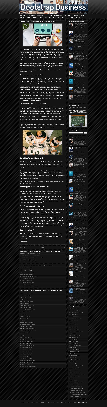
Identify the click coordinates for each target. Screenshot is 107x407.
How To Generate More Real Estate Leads (27, 324)
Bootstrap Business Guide (74, 308)
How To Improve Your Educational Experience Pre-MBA (80, 289)
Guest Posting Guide (73, 380)
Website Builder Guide (73, 314)
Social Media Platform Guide (74, 355)
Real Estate (51, 17)
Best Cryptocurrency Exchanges (26, 268)
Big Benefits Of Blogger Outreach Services (27, 328)
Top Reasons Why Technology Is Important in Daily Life (30, 253)
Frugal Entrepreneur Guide (74, 310)
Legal (36, 402)
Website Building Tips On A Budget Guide (77, 392)
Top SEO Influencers (23, 314)
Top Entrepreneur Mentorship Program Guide (78, 394)
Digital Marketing (31, 15)
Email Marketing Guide (73, 322)
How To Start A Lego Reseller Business (27, 341)
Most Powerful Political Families (25, 337)
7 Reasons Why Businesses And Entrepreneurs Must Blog (80, 24)
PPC (46, 15)
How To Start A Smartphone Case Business (27, 366)
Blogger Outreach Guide (73, 327)
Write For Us (59, 402)
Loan (72, 17)
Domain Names (64, 402)
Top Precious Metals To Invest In (26, 307)
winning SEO (23, 236)
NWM (41, 402)
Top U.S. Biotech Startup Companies (26, 301)
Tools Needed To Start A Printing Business (27, 360)
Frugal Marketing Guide (24, 299)
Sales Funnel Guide (73, 333)
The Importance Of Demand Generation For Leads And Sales (80, 248)
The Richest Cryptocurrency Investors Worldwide (28, 276)
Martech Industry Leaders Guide (75, 318)
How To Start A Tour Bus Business (26, 364)
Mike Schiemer (31, 402)
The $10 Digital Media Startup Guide (76, 312)
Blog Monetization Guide (73, 316)
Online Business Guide (73, 363)
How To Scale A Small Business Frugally (27, 282)
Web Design (75, 15)
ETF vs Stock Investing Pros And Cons (27, 278)
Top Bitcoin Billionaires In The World (26, 274)
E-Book (51, 402)
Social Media (40, 15)
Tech (46, 17)
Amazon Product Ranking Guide (25, 295)
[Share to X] (24, 241)
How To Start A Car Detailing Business (27, 354)
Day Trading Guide (23, 320)
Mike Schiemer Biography (79, 95)
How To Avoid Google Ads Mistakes (26, 284)
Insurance (78, 17)
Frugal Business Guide (73, 369)
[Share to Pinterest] (26, 241)
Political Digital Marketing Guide (75, 396)
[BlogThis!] (23, 241)
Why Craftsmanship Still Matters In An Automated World (30, 255)
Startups (22, 17)
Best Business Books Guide (74, 367)
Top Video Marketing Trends (25, 316)
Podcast (46, 402)
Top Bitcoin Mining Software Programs (27, 297)
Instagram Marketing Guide (74, 349)
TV (48, 402)
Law (83, 17)
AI (74, 402)
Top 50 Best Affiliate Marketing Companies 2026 (80, 240)
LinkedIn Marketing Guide (74, 351)
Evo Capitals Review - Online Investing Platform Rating (79, 204)
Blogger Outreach (58, 15)
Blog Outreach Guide (73, 361)
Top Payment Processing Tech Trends (27, 305)
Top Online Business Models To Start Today (28, 330)
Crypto (40, 17)
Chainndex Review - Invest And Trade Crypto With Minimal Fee (80, 213)
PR (65, 15)
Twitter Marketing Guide (73, 337)
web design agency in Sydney (37, 170)
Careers (76, 402)
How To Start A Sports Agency (25, 349)
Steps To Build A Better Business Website (27, 322)
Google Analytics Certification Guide (76, 390)
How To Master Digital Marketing (26, 280)
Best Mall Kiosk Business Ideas (25, 332)
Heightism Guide (72, 378)
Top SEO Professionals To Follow (26, 326)
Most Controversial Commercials (26, 303)
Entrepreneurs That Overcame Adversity (27, 345)
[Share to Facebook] (25, 241)
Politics (72, 402)
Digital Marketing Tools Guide (74, 329)
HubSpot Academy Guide (74, 384)
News (38, 402)
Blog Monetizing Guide (24, 318)
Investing (35, 17)
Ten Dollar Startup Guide (24, 292)
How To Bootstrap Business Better (26, 358)
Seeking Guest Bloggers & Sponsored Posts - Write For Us (80, 72)
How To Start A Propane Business (26, 347)
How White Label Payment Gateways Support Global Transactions (79, 47)
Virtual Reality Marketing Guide (75, 335)
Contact (82, 15)
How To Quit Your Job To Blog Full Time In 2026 (80, 264)
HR (67, 17)
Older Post (62, 247)
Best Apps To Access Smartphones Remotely (28, 272)
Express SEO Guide (73, 357)
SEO (51, 15)
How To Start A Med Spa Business (26, 356)
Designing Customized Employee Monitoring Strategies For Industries (80, 56)
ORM (69, 15)
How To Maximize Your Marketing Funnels (27, 309)
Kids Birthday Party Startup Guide (26, 343)
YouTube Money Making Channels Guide (77, 373)
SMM (69, 402)
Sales (58, 17)
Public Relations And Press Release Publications (28, 286)
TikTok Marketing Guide (73, 353)
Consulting (22, 15)
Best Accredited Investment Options (26, 270)
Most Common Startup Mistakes (26, 311)
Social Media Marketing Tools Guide (76, 331)
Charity (80, 402)
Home (42, 247)
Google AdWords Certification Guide (76, 386)
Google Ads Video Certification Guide (76, 388)
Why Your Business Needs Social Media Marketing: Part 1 (80, 298)
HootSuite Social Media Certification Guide (77, 382)
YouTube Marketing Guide (74, 343)
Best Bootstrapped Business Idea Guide (76, 365)
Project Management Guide (74, 375)
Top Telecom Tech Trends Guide (75, 359)
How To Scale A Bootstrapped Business (27, 362)
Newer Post (22, 247)
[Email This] (22, 241)
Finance (28, 17)
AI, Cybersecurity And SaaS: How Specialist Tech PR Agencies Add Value (33, 257)
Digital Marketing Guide (73, 320)
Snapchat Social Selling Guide (75, 345)
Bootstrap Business (25, 402)
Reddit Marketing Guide (73, 341)
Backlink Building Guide (73, 324)
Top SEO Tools (22, 335)
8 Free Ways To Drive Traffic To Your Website (28, 260)
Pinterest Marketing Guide (74, 347)
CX (43, 402)
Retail (63, 17)
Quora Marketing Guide (73, 339)
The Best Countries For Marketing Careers (27, 339)
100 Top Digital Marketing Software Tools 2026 (79, 88)
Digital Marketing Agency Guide (75, 371)
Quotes (54, 402)
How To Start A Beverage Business (26, 351)
